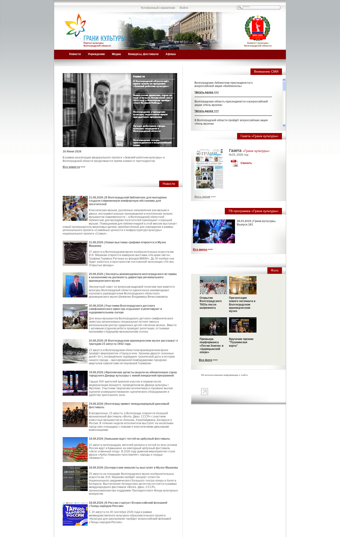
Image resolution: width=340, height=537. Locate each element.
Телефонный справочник (158, 7)
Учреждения (96, 54)
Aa (118, 5)
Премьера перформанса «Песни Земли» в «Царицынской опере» (211, 345)
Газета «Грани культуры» (259, 136)
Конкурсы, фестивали (143, 54)
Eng (77, 5)
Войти (184, 7)
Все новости (71, 167)
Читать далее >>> (207, 92)
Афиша (171, 54)
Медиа (116, 54)
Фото (274, 270)
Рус (67, 5)
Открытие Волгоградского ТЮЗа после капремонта (211, 302)
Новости (75, 54)
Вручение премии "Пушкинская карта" (241, 342)
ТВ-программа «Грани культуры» (253, 211)
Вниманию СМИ (266, 71)
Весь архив (202, 196)
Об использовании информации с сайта (224, 375)
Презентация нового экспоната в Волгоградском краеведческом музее (242, 304)
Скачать (246, 163)
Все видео (200, 249)
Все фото (205, 360)
